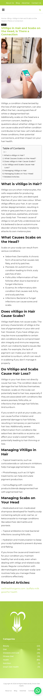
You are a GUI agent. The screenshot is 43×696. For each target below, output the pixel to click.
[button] (37, 690)
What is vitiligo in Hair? (14, 155)
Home (3, 18)
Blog (18, 3)
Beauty (6, 646)
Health (4, 24)
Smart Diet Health (11, 667)
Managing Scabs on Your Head (18, 173)
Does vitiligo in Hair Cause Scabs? (19, 161)
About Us (10, 3)
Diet (5, 649)
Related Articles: (11, 177)
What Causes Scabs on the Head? (20, 158)
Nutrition (7, 663)
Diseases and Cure (11, 653)
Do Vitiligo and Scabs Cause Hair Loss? (19, 166)
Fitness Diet (8, 656)
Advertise (26, 3)
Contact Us (36, 3)
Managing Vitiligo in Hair (15, 170)
